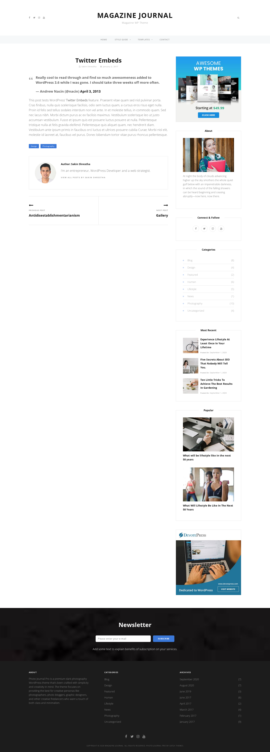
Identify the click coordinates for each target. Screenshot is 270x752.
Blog (189, 260)
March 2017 (187, 709)
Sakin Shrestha (89, 66)
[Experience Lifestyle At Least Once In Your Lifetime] (190, 345)
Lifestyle (191, 289)
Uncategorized (195, 310)
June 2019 (185, 691)
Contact (164, 39)
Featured (192, 274)
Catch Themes (176, 746)
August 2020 (187, 685)
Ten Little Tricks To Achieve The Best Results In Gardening (216, 383)
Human (191, 282)
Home (104, 39)
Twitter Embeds (77, 100)
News (190, 296)
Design (34, 146)
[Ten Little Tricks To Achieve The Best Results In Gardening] (190, 385)
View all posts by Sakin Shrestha (83, 177)
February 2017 (188, 715)
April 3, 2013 (90, 91)
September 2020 (189, 679)
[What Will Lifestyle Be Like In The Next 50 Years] (208, 484)
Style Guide (121, 39)
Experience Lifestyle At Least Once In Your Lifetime (215, 343)
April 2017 (185, 703)
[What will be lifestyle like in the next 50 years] (208, 434)
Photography (48, 146)
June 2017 (185, 697)
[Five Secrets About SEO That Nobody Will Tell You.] (190, 365)
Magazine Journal (135, 15)
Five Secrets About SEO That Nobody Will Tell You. (215, 363)
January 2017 (187, 721)
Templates (144, 39)
